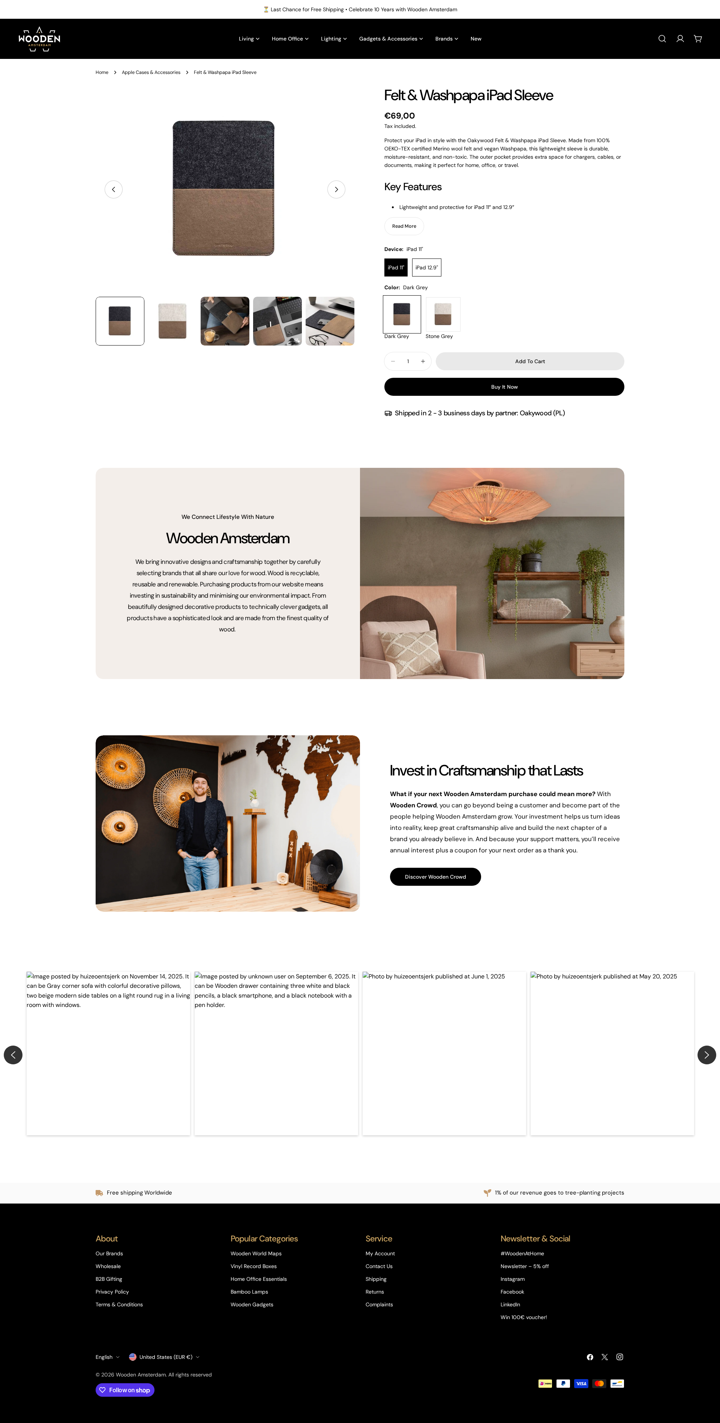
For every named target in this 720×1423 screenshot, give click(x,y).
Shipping (376, 1279)
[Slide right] (336, 189)
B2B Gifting (109, 1279)
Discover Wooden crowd (435, 876)
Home (102, 72)
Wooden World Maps (256, 1253)
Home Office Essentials (259, 1279)
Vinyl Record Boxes (254, 1266)
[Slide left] (114, 189)
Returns (375, 1291)
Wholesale (108, 1266)
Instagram (513, 1279)
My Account (380, 1253)
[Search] (662, 38)
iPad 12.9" (427, 267)
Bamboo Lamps (249, 1291)
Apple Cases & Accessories (151, 72)
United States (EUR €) (166, 1357)
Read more (404, 226)
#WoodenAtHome (522, 1253)
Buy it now (504, 386)
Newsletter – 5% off (525, 1266)
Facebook (512, 1291)
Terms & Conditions (119, 1304)
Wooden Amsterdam (141, 1374)
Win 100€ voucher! (524, 1317)
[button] (108, 1053)
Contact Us (379, 1266)
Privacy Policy (112, 1291)
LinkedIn (510, 1304)
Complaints (379, 1304)
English (104, 1357)
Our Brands (109, 1253)
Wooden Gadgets (252, 1304)
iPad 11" (396, 267)
